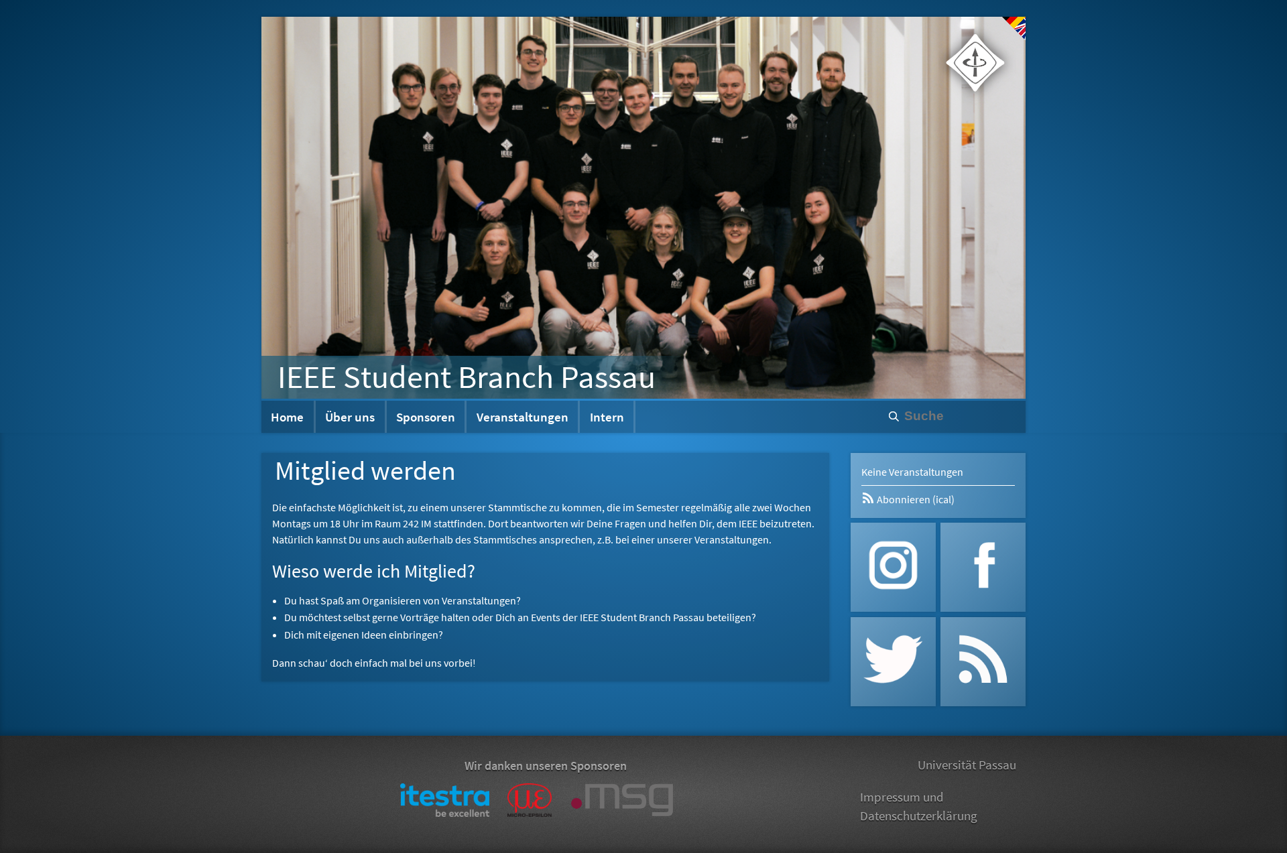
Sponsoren (425, 417)
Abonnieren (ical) (915, 499)
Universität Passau (967, 765)
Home (287, 417)
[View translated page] (1014, 28)
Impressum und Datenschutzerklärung (918, 806)
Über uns (350, 417)
